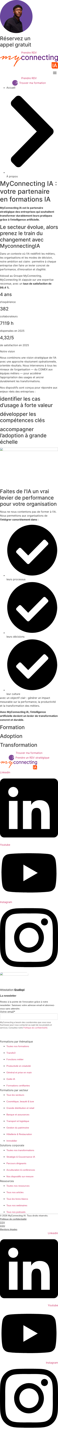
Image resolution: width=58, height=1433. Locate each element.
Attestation (12, 989)
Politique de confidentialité (35, 1027)
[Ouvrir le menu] (55, 73)
